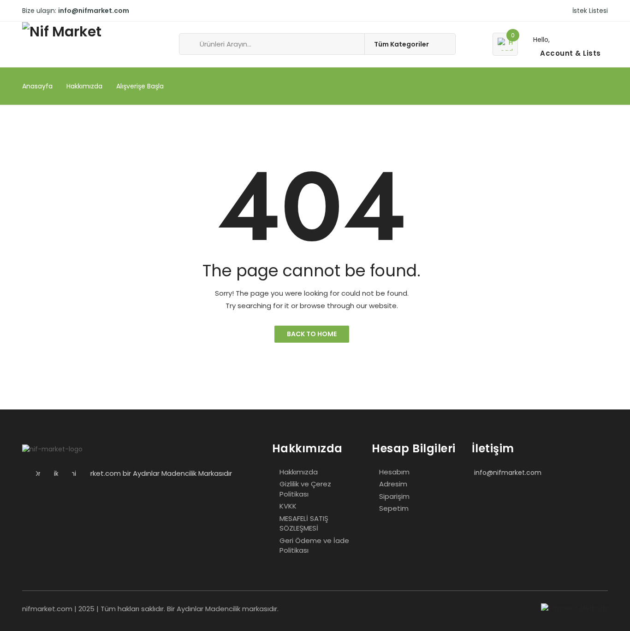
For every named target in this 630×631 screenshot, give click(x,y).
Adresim (393, 484)
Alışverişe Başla (140, 86)
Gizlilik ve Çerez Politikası (305, 488)
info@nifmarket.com (93, 10)
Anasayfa (37, 86)
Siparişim (394, 496)
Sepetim (394, 508)
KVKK (288, 506)
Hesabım (394, 472)
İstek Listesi (590, 10)
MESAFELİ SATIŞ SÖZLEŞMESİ (303, 523)
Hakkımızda (84, 86)
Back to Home (312, 334)
